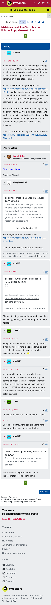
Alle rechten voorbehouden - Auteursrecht (22, 598)
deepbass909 (20, 182)
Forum (4, 497)
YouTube (10, 569)
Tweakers (7, 595)
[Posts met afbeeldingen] (32, 22)
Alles (22, 22)
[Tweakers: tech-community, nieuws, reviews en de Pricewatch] (16, 3)
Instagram (11, 573)
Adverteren (8, 532)
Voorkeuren (19, 553)
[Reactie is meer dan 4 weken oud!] (10, 61)
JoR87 (16, 330)
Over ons (17, 536)
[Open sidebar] (49, 15)
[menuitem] (35, 3)
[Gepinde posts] (43, 22)
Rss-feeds (11, 577)
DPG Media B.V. (36, 595)
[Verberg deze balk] (48, 10)
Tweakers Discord (11, 175)
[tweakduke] (9, 157)
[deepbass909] (9, 183)
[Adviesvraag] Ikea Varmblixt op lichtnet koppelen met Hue (21, 500)
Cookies (6, 553)
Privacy (6, 549)
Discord (10, 581)
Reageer (44, 491)
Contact (6, 536)
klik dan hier (40, 256)
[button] (3, 3)
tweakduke (19, 156)
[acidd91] (9, 53)
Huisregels (7, 540)
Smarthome (8, 16)
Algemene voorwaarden (14, 544)
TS (28, 22)
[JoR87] (9, 331)
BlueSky (10, 564)
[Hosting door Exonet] (14, 519)
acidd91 (17, 52)
